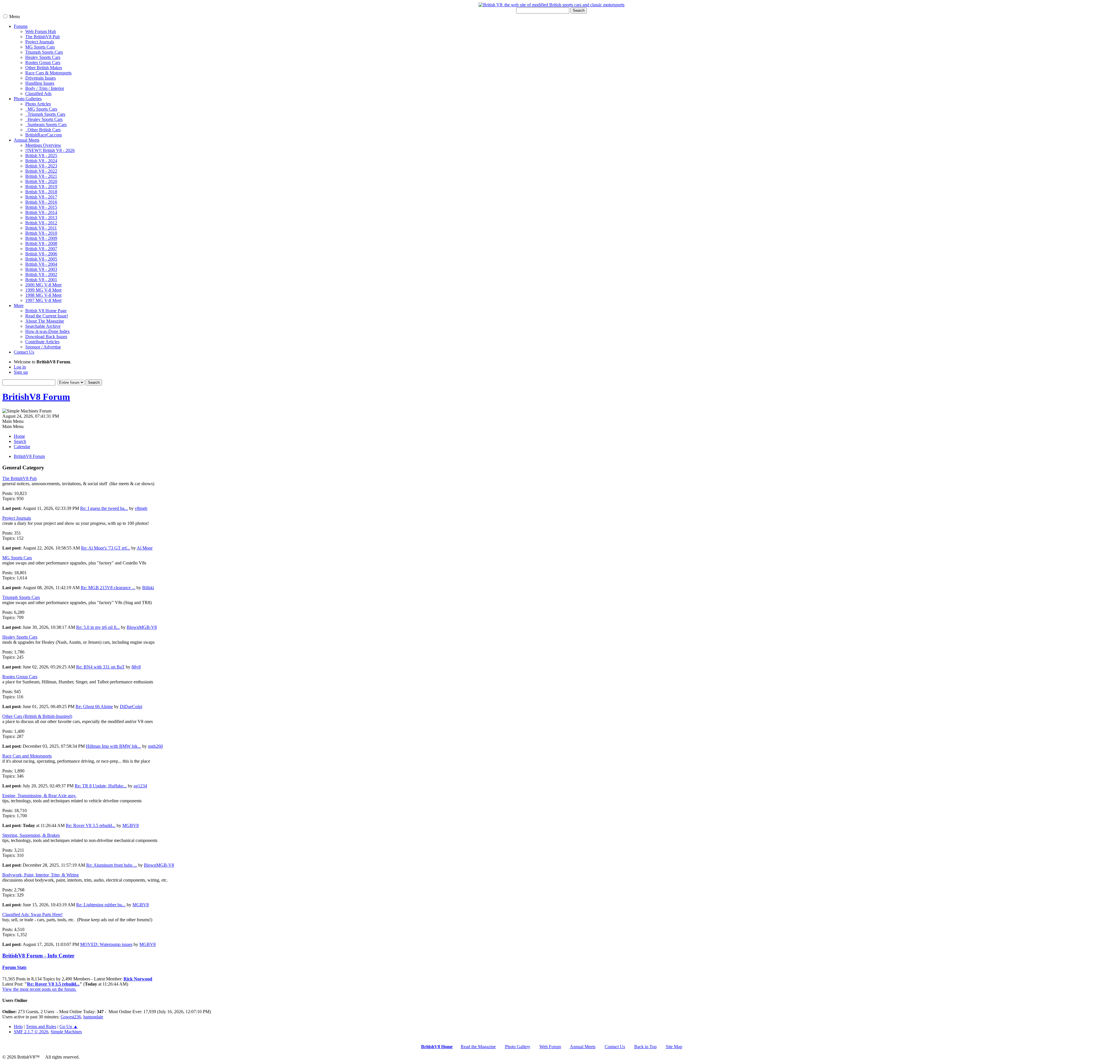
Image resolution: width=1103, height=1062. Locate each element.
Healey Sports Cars (42, 57)
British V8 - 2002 (41, 274)
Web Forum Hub (40, 31)
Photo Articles (38, 103)
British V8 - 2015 (41, 207)
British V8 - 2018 (41, 191)
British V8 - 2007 (41, 248)
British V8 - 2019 (41, 186)
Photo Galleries (28, 98)
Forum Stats (14, 967)
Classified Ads (38, 93)
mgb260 (155, 746)
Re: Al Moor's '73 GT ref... (105, 548)
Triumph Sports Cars (44, 52)
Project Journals (39, 41)
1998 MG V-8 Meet (43, 295)
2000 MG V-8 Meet (43, 284)
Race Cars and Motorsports (27, 755)
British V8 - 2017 (41, 196)
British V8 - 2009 (41, 238)
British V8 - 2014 (41, 212)
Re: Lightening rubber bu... (101, 904)
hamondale (93, 1016)
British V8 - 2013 (41, 217)
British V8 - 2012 (41, 222)
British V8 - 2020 (41, 181)
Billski (148, 587)
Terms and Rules (41, 1026)
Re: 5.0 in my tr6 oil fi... (98, 627)
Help (18, 1026)
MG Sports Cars (40, 47)
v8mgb (141, 508)
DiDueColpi (131, 706)
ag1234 (140, 785)
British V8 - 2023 (41, 165)
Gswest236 (71, 1016)
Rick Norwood (138, 978)
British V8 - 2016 (41, 202)
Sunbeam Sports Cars (46, 124)
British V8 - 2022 (41, 171)
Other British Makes (43, 67)
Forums (21, 26)
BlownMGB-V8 (142, 627)
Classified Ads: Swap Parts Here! (32, 914)
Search (579, 10)
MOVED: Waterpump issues (106, 944)
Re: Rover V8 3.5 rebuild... (90, 825)
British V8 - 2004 (41, 264)
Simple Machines (66, 1031)
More (19, 305)
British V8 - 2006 (41, 253)
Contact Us (24, 352)
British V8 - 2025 (41, 155)
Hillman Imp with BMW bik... (113, 746)
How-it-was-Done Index (47, 331)
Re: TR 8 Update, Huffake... (101, 785)
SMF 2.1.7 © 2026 (31, 1031)
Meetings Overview (43, 145)
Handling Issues (39, 83)
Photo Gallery (517, 1046)
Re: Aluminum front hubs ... (111, 865)
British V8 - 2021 (41, 176)
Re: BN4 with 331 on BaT (100, 666)
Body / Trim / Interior (44, 88)
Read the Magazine (478, 1046)
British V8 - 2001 (41, 279)
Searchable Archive (43, 326)
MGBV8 (130, 825)
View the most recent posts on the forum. (39, 989)
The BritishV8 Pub (42, 36)
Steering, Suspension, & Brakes (31, 835)
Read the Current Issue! (46, 315)
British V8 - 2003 (41, 269)
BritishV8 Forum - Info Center (38, 956)
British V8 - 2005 (41, 259)
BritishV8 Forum (36, 397)
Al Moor (145, 548)
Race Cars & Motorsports (48, 72)
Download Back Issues (46, 336)
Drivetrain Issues (40, 78)
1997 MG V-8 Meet (43, 300)
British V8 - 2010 (41, 233)
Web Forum (550, 1046)
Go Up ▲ (68, 1026)
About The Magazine (44, 321)
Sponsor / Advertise (43, 346)
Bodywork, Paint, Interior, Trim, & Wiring (40, 874)
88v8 (136, 666)
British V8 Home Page (46, 310)
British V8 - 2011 (41, 227)
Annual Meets (26, 140)
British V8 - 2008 (41, 243)
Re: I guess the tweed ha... (104, 508)
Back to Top (645, 1046)
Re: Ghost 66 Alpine (94, 706)
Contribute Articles (42, 341)
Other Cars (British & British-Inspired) (37, 716)
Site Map (674, 1046)
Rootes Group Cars (42, 62)
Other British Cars (43, 129)
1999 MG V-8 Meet (43, 290)
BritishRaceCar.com (43, 134)
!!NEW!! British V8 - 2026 (50, 150)
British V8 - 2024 (41, 160)
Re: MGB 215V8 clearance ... (108, 587)
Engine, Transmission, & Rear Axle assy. (39, 795)
